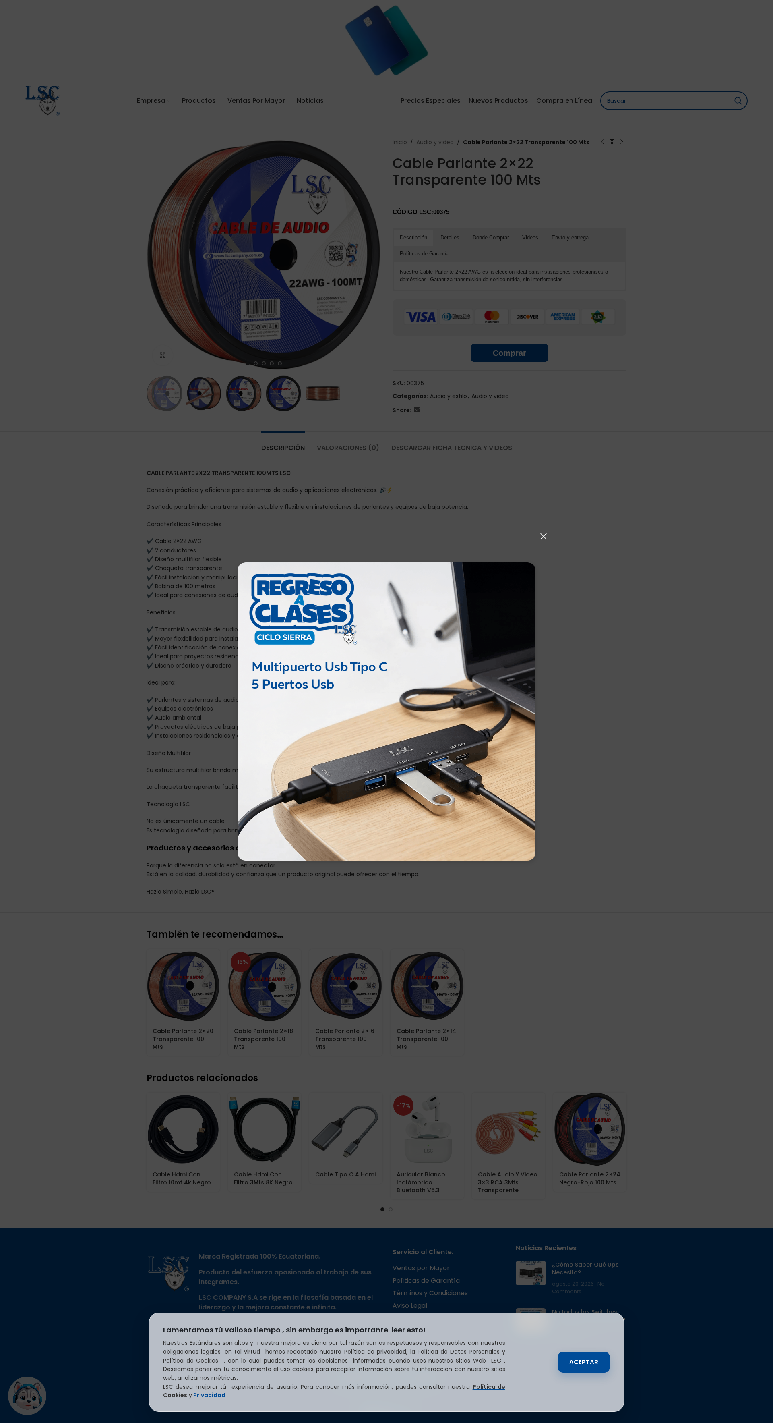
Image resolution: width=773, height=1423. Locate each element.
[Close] (543, 536)
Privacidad (210, 1395)
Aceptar (583, 1362)
